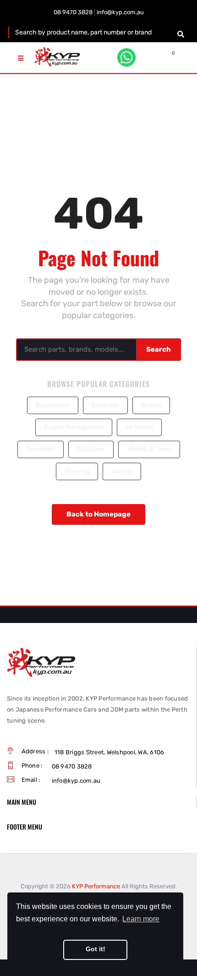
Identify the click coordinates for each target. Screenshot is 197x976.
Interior (121, 471)
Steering (77, 471)
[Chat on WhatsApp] (126, 57)
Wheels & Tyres (149, 449)
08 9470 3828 (73, 12)
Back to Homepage (98, 514)
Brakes (151, 405)
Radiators (91, 449)
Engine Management (74, 427)
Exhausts (105, 405)
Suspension (53, 405)
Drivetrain (40, 449)
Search (158, 349)
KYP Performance (96, 886)
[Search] (181, 34)
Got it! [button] (95, 949)
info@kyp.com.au (120, 12)
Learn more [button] (140, 919)
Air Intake (139, 427)
